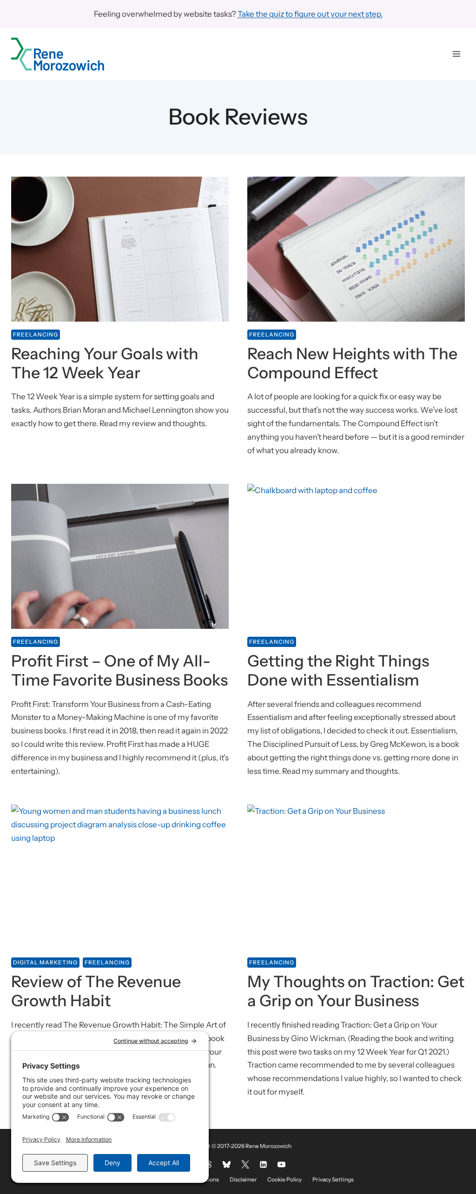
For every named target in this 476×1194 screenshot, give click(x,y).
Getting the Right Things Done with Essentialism (338, 670)
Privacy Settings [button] (333, 1179)
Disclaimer (243, 1179)
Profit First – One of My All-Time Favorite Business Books (119, 670)
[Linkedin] (263, 1165)
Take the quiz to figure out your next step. (310, 14)
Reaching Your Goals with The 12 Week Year (104, 363)
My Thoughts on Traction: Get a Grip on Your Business (355, 991)
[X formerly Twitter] (245, 1165)
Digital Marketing (45, 962)
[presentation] (120, 249)
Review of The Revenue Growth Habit (96, 991)
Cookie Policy (284, 1179)
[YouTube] (281, 1165)
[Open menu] (456, 54)
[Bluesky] (227, 1165)
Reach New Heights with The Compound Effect (352, 363)
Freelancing (35, 334)
